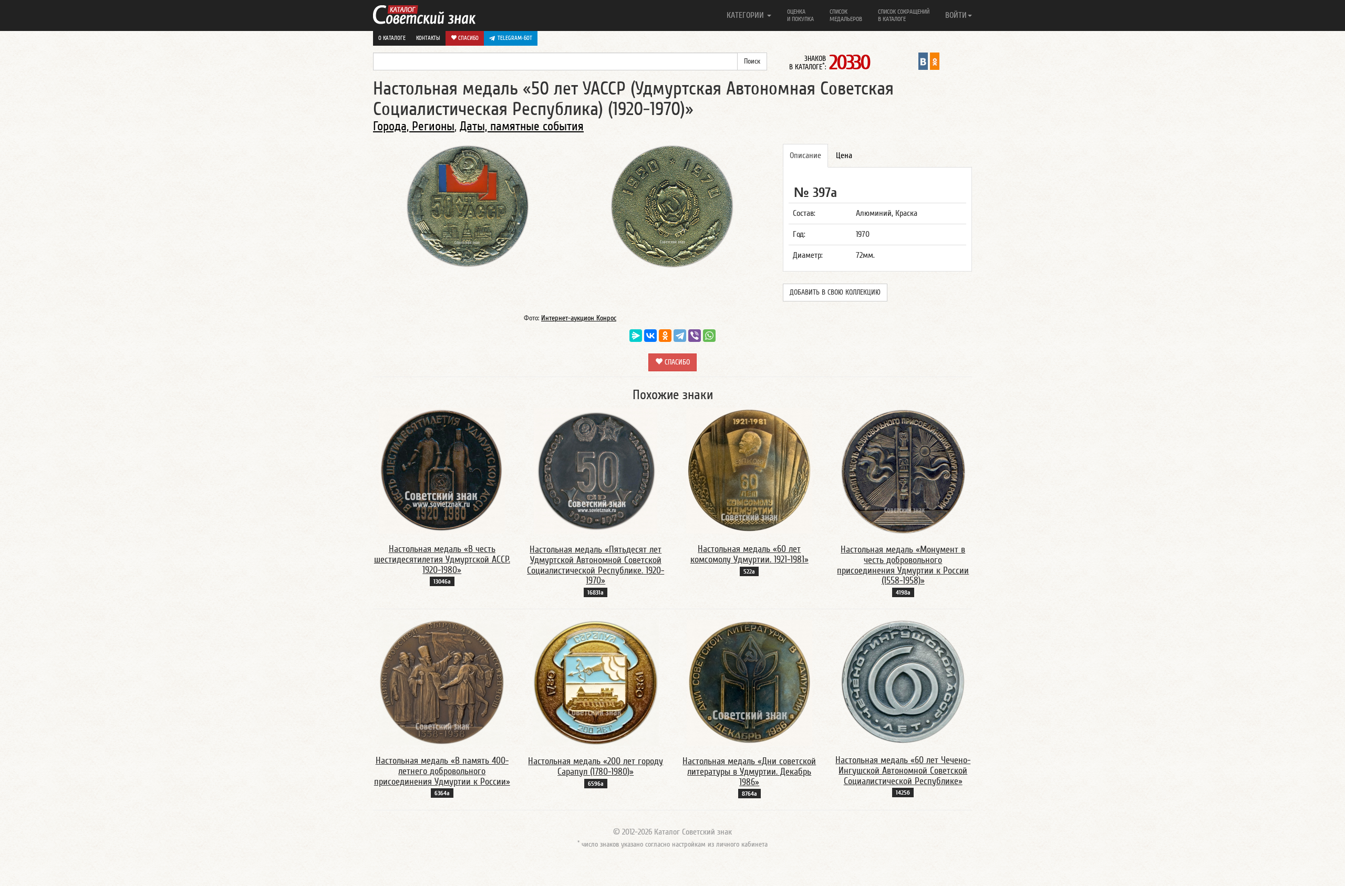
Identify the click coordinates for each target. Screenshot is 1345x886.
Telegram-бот (515, 38)
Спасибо (468, 38)
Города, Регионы (413, 126)
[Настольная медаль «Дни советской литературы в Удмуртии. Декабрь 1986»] (749, 682)
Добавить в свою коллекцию (835, 292)
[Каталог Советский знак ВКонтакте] (923, 61)
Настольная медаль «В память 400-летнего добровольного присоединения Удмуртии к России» (442, 771)
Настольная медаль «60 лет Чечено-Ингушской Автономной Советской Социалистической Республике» (902, 771)
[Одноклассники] (665, 335)
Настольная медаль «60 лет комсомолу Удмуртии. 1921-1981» (749, 554)
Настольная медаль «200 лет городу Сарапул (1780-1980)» (595, 766)
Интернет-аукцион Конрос (578, 318)
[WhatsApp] (709, 335)
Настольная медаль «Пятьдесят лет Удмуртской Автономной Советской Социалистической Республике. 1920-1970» (595, 565)
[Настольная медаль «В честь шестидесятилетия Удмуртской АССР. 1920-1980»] (442, 470)
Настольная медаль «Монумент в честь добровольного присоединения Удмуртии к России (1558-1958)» (903, 565)
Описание (805, 155)
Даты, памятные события (522, 126)
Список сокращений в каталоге (903, 15)
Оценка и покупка (800, 15)
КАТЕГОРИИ (746, 15)
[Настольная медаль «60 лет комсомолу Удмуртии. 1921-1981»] (749, 470)
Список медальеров (846, 15)
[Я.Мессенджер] (635, 335)
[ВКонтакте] (650, 335)
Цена (844, 155)
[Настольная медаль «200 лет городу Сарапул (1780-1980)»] (596, 682)
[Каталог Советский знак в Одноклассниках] (934, 61)
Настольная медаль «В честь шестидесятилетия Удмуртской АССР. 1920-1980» (442, 560)
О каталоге (392, 38)
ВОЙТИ (956, 15)
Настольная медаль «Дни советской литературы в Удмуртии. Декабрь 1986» (749, 772)
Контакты (428, 38)
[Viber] (694, 335)
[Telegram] (680, 335)
